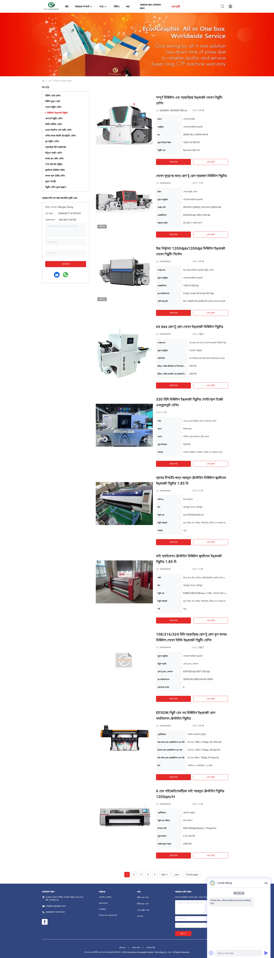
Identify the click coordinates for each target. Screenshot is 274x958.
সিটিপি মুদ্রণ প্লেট (52, 101)
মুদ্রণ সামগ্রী (50, 181)
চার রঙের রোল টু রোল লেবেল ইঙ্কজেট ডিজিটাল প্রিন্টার (189, 326)
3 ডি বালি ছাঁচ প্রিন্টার (53, 164)
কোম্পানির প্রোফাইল (105, 897)
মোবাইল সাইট (135, 948)
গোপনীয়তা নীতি (150, 948)
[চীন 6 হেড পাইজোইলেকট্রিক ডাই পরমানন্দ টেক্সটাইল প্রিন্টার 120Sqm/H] (124, 816)
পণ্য (49, 81)
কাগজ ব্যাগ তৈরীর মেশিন (55, 175)
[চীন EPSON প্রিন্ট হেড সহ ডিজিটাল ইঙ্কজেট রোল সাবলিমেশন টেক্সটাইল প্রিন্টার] (124, 738)
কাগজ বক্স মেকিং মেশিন (54, 158)
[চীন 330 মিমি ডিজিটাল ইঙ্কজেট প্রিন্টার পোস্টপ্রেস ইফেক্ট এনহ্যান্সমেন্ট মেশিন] (124, 425)
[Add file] (211, 952)
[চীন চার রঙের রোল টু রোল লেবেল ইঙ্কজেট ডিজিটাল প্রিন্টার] (124, 352)
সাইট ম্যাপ (122, 948)
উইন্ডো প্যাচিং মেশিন (53, 152)
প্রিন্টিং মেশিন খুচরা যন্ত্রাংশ (55, 187)
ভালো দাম (173, 161)
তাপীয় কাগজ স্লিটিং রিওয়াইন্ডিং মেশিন (60, 135)
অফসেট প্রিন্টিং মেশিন (53, 118)
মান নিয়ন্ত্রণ (102, 909)
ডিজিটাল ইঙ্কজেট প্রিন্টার (57, 112)
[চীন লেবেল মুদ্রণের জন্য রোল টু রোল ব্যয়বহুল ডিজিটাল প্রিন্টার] (124, 201)
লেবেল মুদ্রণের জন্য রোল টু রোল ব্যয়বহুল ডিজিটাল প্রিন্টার (191, 176)
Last (176, 874)
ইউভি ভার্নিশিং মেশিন (53, 124)
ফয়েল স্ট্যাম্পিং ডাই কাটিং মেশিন (58, 129)
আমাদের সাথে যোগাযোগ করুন (108, 915)
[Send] (266, 952)
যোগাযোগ (66, 264)
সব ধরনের (140, 916)
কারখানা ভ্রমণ (103, 903)
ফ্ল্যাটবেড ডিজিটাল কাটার (55, 169)
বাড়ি (43, 81)
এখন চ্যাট (211, 161)
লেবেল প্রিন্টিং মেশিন (53, 107)
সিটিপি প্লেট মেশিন (52, 95)
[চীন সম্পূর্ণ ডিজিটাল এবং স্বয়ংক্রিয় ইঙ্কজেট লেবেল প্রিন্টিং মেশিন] (124, 123)
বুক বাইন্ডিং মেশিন (52, 141)
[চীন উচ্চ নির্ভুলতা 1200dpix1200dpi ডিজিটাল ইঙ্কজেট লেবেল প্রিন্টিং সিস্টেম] (124, 274)
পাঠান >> (183, 933)
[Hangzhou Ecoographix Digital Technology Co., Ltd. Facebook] (45, 922)
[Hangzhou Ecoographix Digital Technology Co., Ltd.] (51, 6)
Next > (165, 874)
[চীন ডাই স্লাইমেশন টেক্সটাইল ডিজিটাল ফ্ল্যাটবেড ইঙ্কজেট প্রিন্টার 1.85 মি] (124, 581)
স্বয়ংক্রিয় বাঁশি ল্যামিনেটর (55, 147)
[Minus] (266, 883)
